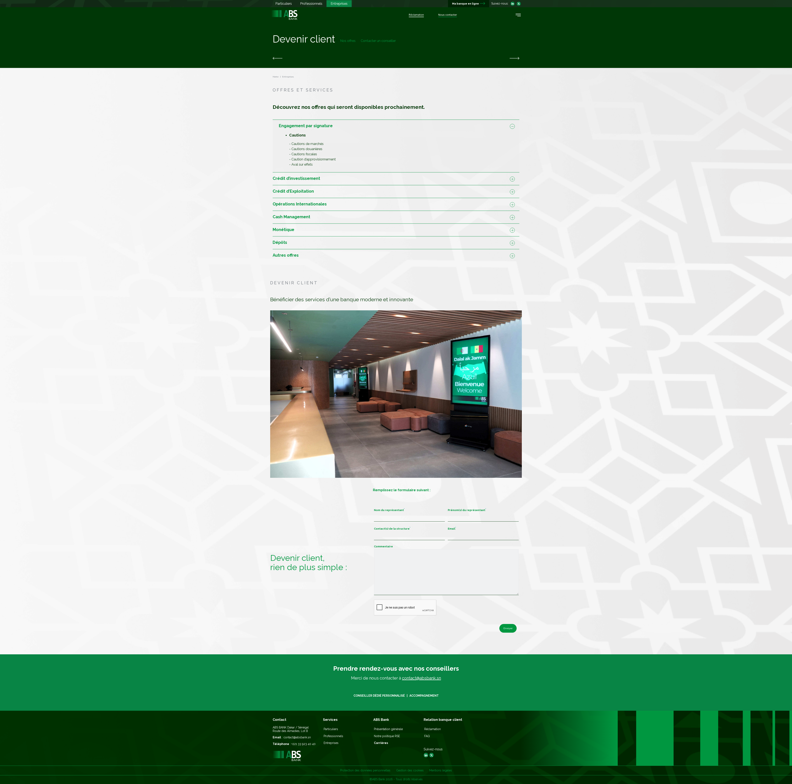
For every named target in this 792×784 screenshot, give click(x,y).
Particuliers (331, 729)
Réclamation (432, 729)
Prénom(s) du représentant (467, 510)
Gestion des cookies (410, 770)
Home (276, 77)
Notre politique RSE (387, 736)
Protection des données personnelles (365, 770)
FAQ (427, 736)
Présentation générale (388, 729)
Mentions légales (440, 770)
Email (452, 528)
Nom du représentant (389, 510)
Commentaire (383, 546)
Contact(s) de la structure (392, 528)
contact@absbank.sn (421, 678)
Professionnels (333, 736)
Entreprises (331, 743)
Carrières (381, 743)
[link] (277, 58)
